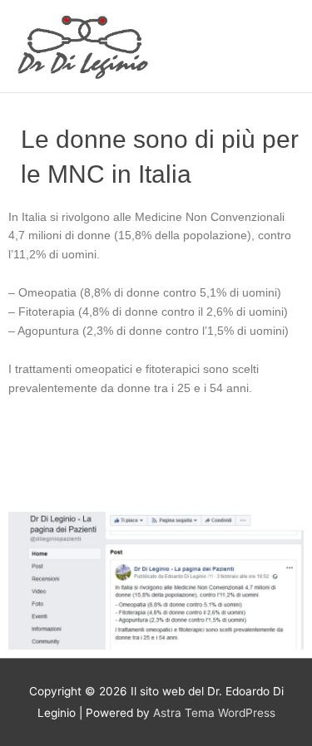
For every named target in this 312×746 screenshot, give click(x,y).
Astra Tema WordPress (214, 712)
